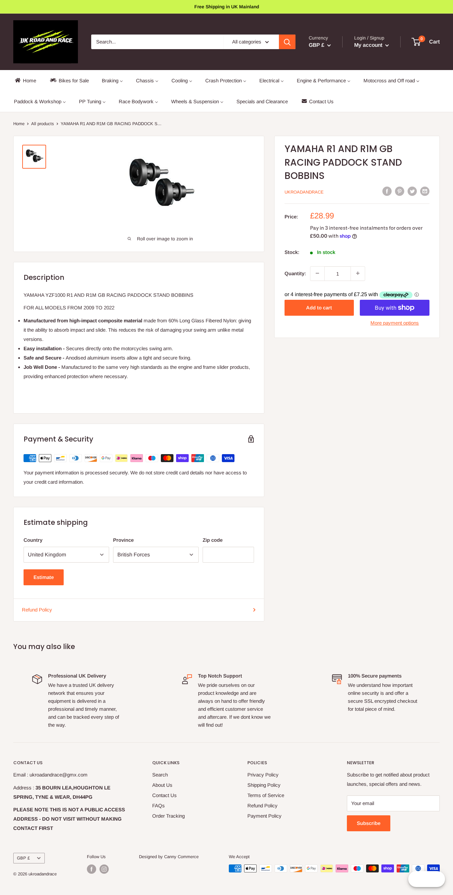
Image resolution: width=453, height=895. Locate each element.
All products (42, 123)
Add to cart (319, 307)
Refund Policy (37, 609)
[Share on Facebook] (387, 191)
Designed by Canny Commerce (169, 856)
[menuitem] (25, 80)
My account (369, 45)
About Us (162, 785)
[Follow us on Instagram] (104, 869)
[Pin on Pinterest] (399, 191)
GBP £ (23, 857)
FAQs (158, 805)
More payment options (394, 323)
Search (160, 774)
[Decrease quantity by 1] (317, 273)
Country (33, 540)
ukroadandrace (304, 191)
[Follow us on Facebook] (91, 869)
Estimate (43, 577)
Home (19, 123)
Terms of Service (265, 795)
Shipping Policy (264, 785)
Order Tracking (168, 816)
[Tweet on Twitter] (412, 191)
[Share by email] (424, 191)
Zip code (213, 540)
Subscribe (368, 823)
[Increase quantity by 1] (358, 273)
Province (123, 540)
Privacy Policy (263, 774)
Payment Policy (264, 816)
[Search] (287, 42)
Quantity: (295, 273)
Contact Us (164, 795)
